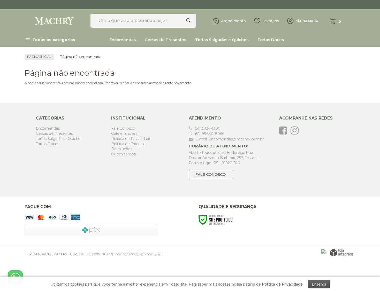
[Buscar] (186, 20)
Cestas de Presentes (54, 133)
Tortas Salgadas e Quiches (59, 138)
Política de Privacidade (131, 138)
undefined (175, 4)
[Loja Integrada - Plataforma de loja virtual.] (341, 252)
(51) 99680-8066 (209, 133)
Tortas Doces (47, 143)
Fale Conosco (123, 128)
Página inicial (39, 57)
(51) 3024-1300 (207, 128)
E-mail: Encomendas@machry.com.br (229, 139)
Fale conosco (210, 174)
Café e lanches (124, 133)
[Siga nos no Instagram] (296, 130)
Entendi (319, 284)
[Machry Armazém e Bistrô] (56, 21)
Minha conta (306, 21)
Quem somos (123, 154)
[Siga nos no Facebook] (284, 130)
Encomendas (48, 128)
